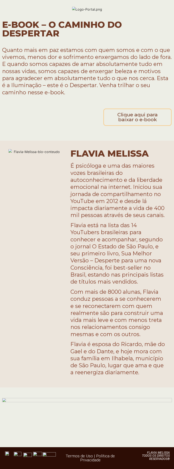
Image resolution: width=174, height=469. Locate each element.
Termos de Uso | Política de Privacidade (90, 458)
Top (164, 459)
